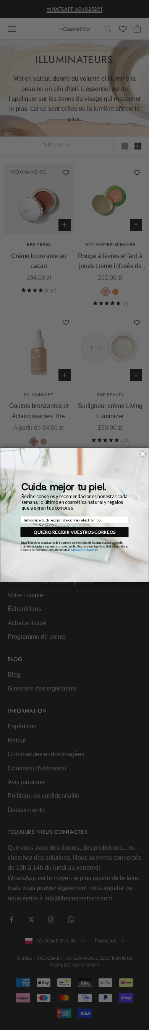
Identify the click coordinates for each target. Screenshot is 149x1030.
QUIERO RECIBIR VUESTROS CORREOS (74, 532)
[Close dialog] (142, 454)
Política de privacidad (83, 550)
